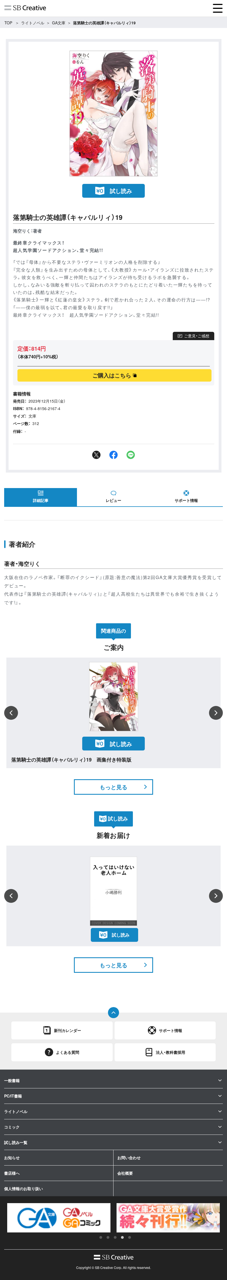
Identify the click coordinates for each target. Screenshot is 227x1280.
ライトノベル (32, 22)
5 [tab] (129, 1237)
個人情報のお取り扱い (23, 1188)
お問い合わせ (129, 1157)
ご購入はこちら (111, 375)
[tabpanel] (58, 1217)
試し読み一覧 (15, 1142)
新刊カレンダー (67, 1030)
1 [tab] (100, 1237)
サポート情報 (186, 500)
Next (216, 713)
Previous (11, 713)
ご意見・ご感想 (196, 335)
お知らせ (12, 1157)
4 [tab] (122, 1237)
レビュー (113, 500)
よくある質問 (67, 1052)
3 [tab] (115, 1237)
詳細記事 (40, 500)
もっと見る (113, 787)
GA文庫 (58, 22)
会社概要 (125, 1172)
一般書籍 (12, 1080)
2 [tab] (108, 1237)
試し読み (121, 191)
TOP (8, 22)
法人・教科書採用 (170, 1052)
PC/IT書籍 (13, 1096)
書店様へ (12, 1172)
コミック (12, 1127)
